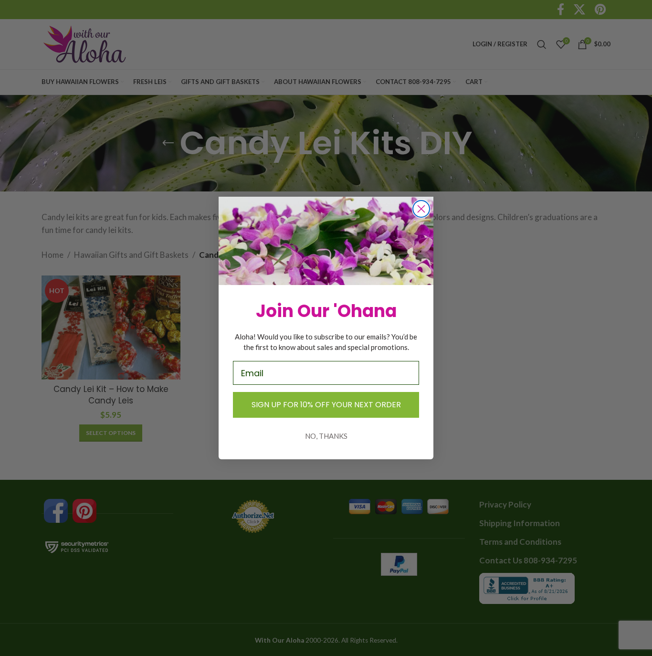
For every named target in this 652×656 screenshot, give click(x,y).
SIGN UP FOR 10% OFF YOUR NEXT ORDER (326, 404)
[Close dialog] (421, 209)
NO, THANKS (326, 436)
